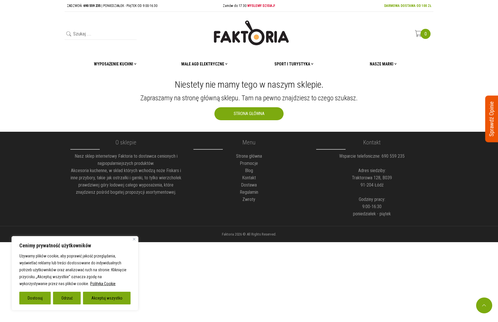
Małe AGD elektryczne (202, 64)
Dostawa (249, 185)
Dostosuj (35, 298)
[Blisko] (134, 239)
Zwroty (248, 199)
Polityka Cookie (103, 283)
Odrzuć (67, 298)
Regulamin (249, 192)
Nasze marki (381, 64)
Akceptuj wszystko (106, 298)
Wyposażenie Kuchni (113, 64)
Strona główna (249, 156)
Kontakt (249, 177)
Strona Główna (249, 113)
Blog (249, 170)
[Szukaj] (68, 34)
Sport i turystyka (292, 64)
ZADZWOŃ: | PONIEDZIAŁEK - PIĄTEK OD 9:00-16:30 (112, 6)
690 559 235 (393, 156)
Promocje (249, 163)
